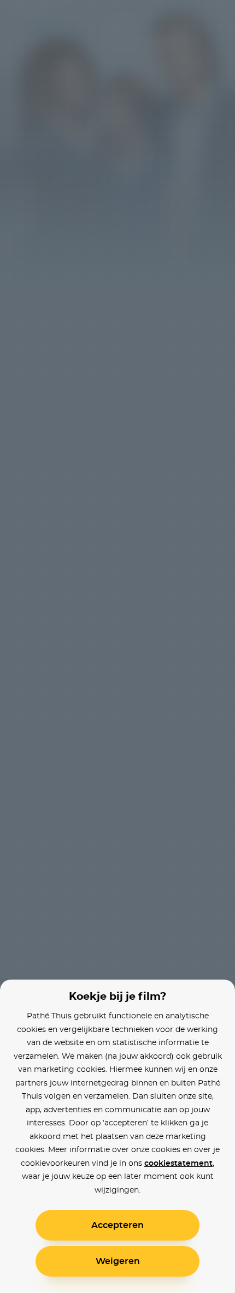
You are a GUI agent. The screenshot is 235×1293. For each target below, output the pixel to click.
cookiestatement (178, 1163)
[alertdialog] (117, 646)
